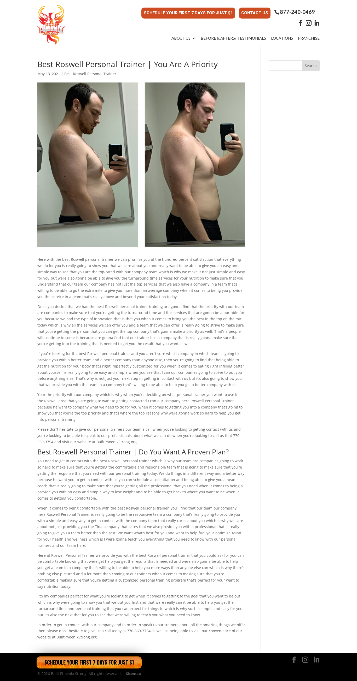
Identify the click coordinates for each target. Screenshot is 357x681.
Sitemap (133, 673)
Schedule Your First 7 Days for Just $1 (188, 12)
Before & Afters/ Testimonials (233, 38)
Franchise (309, 38)
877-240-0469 (297, 12)
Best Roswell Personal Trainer (90, 73)
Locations (282, 38)
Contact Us (254, 12)
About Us (181, 38)
